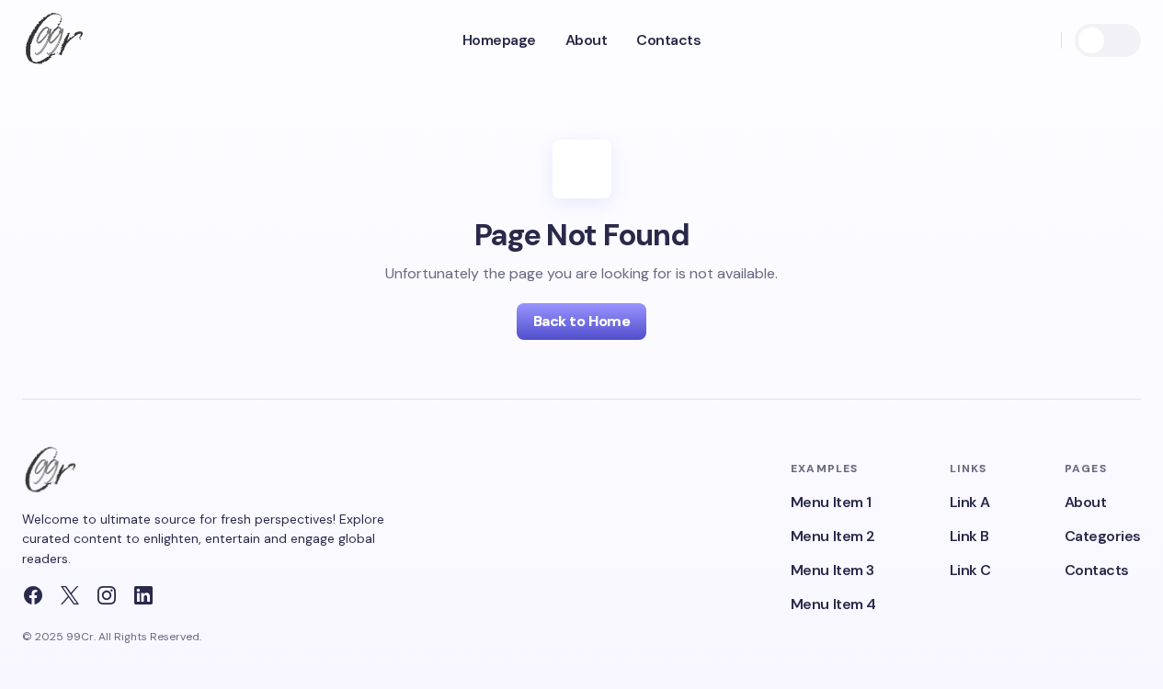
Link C (970, 570)
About (1086, 502)
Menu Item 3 (832, 570)
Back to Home (581, 321)
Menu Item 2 (833, 536)
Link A (970, 502)
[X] (69, 595)
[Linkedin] (143, 595)
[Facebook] (33, 595)
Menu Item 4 (833, 604)
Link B (969, 536)
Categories (1103, 536)
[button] (1038, 40)
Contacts (1097, 570)
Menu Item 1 (831, 502)
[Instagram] (106, 595)
